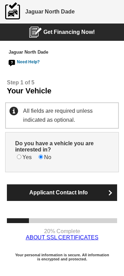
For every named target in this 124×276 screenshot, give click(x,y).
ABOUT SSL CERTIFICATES (62, 237)
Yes (27, 157)
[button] (62, 192)
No (47, 157)
